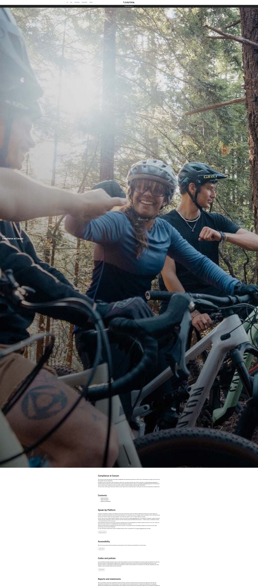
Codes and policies (105, 499)
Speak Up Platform (104, 498)
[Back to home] (129, 2)
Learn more (101, 548)
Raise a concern (102, 532)
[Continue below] (129, 465)
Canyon (3, 236)
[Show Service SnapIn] (256, 293)
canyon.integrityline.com (134, 518)
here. (150, 528)
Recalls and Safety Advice (144, 483)
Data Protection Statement (151, 482)
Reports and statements (106, 501)
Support (91, 2)
